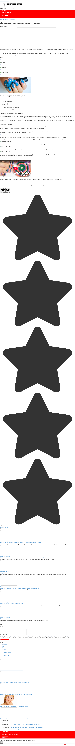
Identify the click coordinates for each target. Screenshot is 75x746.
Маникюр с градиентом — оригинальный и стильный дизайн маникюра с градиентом (19, 588)
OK (65, 744)
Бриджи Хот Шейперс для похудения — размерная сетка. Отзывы (15, 718)
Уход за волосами (6, 652)
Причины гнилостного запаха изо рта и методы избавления (14, 706)
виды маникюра (4, 527)
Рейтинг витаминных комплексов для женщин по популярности (14, 682)
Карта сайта (5, 15)
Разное (4, 650)
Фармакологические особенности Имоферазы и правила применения (16, 694)
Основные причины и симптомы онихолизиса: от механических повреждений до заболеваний (22, 557)
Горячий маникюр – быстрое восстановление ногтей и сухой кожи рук (16, 618)
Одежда (4, 649)
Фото (3, 13)
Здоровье (4, 644)
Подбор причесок (6, 12)
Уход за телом (5, 655)
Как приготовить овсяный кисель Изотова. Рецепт (11, 670)
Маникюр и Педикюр (7, 647)
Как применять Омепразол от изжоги (17, 729)
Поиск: (2, 8)
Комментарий (3, 634)
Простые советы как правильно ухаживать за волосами (23, 722)
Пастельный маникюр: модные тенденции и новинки (12, 603)
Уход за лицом (5, 653)
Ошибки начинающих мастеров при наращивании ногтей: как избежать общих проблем (20, 542)
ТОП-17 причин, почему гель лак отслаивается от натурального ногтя (25, 724)
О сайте (4, 733)
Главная (4, 10)
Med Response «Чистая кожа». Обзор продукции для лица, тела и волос (27, 727)
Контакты (4, 737)
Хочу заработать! (6, 731)
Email (1, 626)
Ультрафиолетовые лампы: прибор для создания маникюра (14, 573)
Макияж (4, 646)
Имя (1, 624)
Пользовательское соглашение (10, 734)
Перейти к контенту (4, 1)
